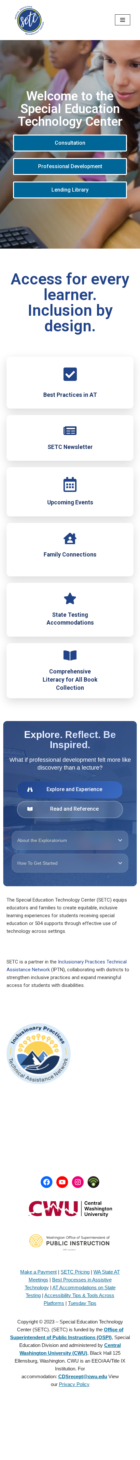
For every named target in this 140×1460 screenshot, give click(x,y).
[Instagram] (78, 1182)
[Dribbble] (93, 1182)
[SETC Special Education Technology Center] (29, 20)
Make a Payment (38, 1272)
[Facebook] (46, 1182)
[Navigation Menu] (122, 19)
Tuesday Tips (82, 1303)
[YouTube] (62, 1182)
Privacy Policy (74, 1384)
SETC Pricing (75, 1272)
